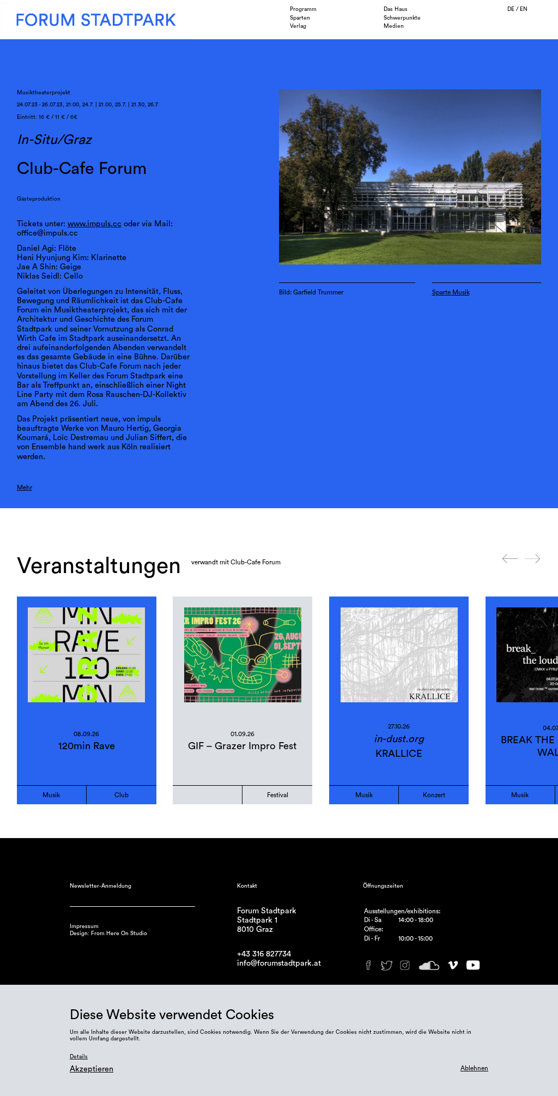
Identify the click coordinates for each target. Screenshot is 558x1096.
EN (523, 9)
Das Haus (396, 9)
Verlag (298, 26)
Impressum (84, 926)
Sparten (300, 18)
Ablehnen (474, 1068)
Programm (303, 9)
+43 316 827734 (264, 954)
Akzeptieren (91, 1069)
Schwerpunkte (402, 18)
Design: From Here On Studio (108, 933)
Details (79, 1056)
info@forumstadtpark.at (279, 963)
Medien (394, 26)
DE (511, 9)
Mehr (24, 487)
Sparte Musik (451, 292)
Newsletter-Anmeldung (100, 886)
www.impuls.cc (95, 224)
